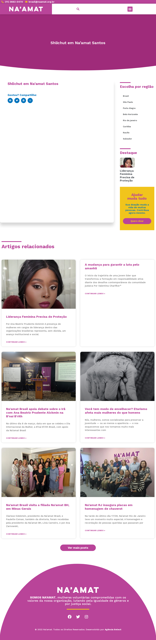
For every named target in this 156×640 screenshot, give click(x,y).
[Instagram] (86, 617)
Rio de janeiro (130, 120)
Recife (126, 133)
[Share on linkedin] (23, 100)
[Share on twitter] (17, 100)
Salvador (127, 139)
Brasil (126, 96)
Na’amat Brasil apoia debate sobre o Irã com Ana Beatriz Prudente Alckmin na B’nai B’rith (35, 412)
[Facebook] (69, 617)
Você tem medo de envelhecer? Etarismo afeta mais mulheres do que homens (116, 410)
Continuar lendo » (16, 342)
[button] (130, 9)
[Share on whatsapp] (30, 100)
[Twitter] (78, 617)
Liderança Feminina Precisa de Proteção (127, 175)
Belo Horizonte (130, 114)
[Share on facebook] (10, 100)
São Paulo (128, 102)
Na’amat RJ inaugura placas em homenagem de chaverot (109, 506)
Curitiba (127, 126)
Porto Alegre (129, 108)
